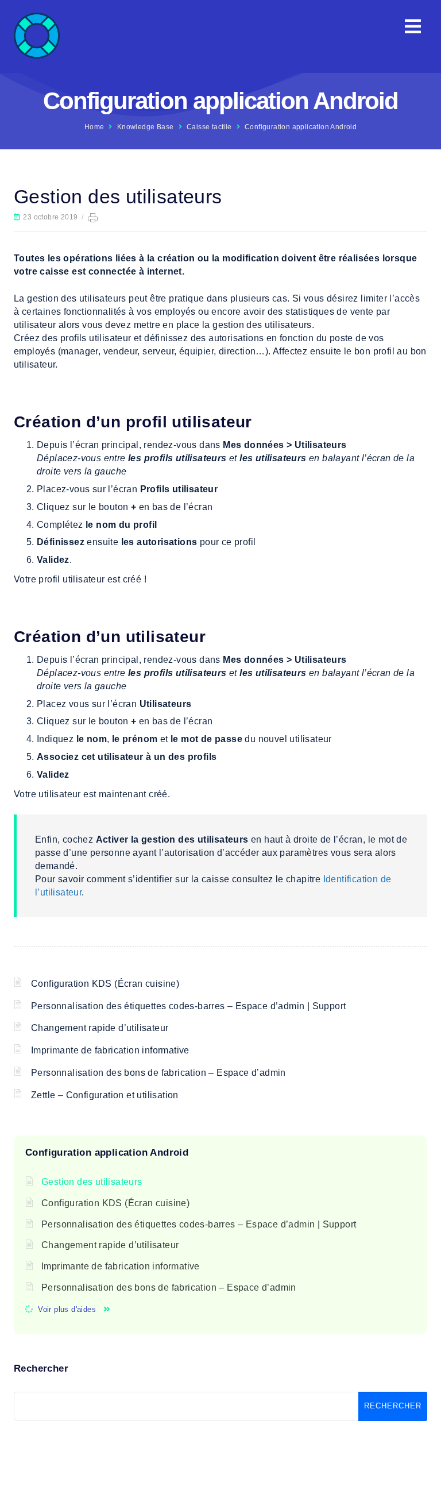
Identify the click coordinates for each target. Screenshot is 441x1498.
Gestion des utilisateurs (91, 1182)
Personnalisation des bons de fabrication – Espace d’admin (158, 1073)
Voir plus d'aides (67, 1309)
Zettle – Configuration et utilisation (105, 1095)
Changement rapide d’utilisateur (99, 1028)
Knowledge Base (145, 127)
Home (94, 127)
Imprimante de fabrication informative (110, 1050)
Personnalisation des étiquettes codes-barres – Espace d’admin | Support (188, 1006)
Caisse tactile (209, 127)
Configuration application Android (301, 127)
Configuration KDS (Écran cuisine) (105, 984)
